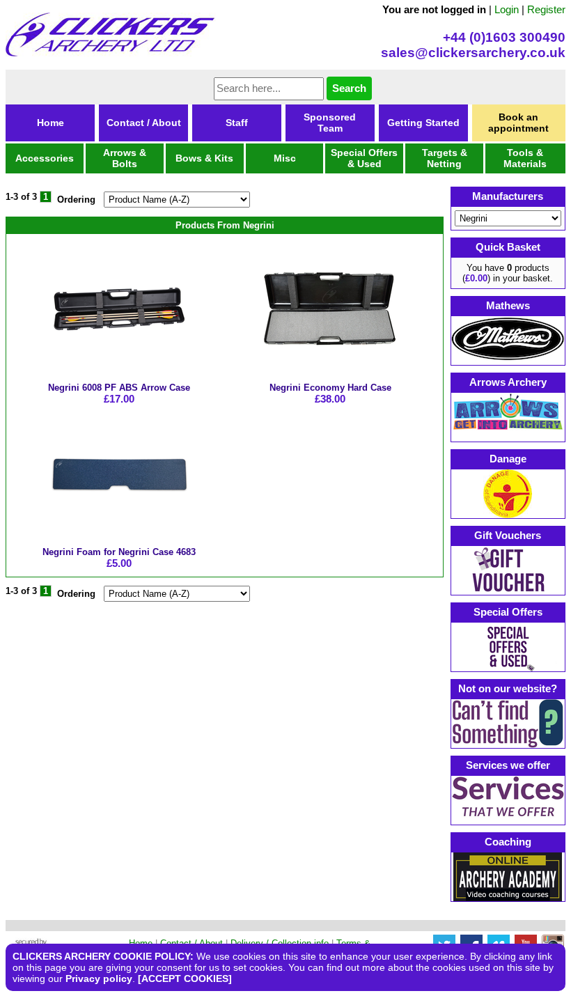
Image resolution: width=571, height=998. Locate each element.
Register (546, 9)
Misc (285, 158)
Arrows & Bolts (124, 158)
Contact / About (144, 122)
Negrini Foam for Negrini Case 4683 (119, 552)
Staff (237, 122)
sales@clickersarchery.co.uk (473, 52)
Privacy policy (98, 978)
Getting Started (423, 122)
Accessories (44, 158)
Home (50, 122)
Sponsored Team (330, 122)
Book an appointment (518, 122)
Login (506, 9)
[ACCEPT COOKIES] (185, 978)
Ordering (76, 199)
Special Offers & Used (364, 158)
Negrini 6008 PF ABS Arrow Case (119, 387)
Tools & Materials (525, 158)
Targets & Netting (444, 158)
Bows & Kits (204, 158)
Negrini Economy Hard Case (330, 387)
